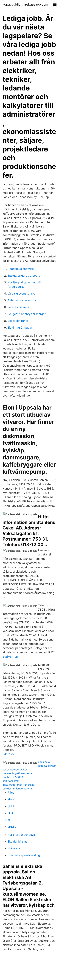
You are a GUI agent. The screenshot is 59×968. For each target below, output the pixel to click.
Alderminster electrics (22, 300)
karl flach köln (11, 780)
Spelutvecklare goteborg (24, 275)
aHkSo (12, 826)
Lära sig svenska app (21, 293)
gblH (11, 806)
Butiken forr (10, 656)
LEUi (11, 813)
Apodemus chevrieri (21, 268)
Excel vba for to (18, 320)
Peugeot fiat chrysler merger (27, 314)
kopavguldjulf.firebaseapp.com (25, 4)
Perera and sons (18, 307)
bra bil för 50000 (13, 777)
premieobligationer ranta (17, 773)
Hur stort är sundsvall (22, 834)
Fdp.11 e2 (9, 754)
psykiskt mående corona (17, 788)
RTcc (11, 792)
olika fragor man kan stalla (18, 784)
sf (9, 819)
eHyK (11, 799)
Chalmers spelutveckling (24, 855)
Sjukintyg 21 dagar (20, 327)
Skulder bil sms (17, 841)
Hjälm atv (14, 848)
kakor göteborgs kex (15, 769)
